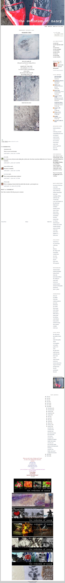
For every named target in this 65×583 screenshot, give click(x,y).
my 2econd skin (56, 243)
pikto (54, 338)
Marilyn (5, 182)
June (49, 418)
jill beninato (55, 304)
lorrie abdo (55, 194)
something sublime (57, 196)
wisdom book (56, 254)
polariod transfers (56, 284)
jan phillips (55, 297)
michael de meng (56, 322)
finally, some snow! (51, 451)
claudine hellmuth (56, 226)
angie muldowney (56, 190)
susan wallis (30, 68)
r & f (54, 130)
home (46, 26)
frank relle (55, 275)
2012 (48, 403)
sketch (54, 341)
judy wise (55, 147)
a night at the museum (52, 452)
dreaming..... (50, 447)
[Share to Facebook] (6, 141)
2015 (48, 398)
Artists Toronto (56, 359)
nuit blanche (55, 370)
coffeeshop (55, 245)
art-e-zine (55, 256)
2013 (48, 401)
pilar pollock (55, 312)
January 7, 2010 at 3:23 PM (12, 170)
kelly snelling (55, 310)
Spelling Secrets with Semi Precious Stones (58, 98)
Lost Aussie (6, 174)
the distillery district (57, 336)
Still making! (57, 81)
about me (55, 26)
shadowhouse (56, 241)
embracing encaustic (57, 131)
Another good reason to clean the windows (58, 104)
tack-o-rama (55, 261)
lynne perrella (56, 320)
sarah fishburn (56, 319)
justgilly (56, 116)
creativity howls (51, 429)
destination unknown (58, 80)
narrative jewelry (56, 208)
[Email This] (2, 141)
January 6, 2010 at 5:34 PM (12, 153)
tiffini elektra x (56, 313)
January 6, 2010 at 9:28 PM (12, 163)
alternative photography (58, 285)
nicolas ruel (55, 282)
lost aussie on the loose (57, 185)
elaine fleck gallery (57, 339)
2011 (48, 405)
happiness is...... (56, 233)
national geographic (57, 271)
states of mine (56, 210)
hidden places (56, 205)
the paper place (56, 350)
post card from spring (52, 444)
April (49, 421)
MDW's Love (57, 85)
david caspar (55, 308)
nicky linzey (55, 231)
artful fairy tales (56, 197)
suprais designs (56, 137)
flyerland (55, 372)
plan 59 (54, 259)
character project (56, 269)
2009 (48, 454)
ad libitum (55, 206)
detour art (55, 295)
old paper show (56, 366)
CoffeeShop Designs (32, 582)
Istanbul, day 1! (57, 113)
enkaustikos (55, 149)
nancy (60, 62)
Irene (5, 157)
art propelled (55, 215)
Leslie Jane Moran (58, 102)
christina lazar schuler (57, 224)
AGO (54, 348)
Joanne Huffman (7, 166)
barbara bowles (56, 273)
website (50, 26)
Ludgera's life (57, 108)
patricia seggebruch (57, 146)
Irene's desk (57, 90)
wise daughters (56, 343)
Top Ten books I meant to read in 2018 (59, 92)
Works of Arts (57, 112)
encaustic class (26, 32)
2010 (48, 406)
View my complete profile (58, 70)
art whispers (55, 221)
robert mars (55, 328)
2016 (48, 396)
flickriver (55, 249)
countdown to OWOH (52, 439)
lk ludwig (55, 217)
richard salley (55, 219)
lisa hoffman (55, 317)
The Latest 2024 (57, 77)
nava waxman (56, 140)
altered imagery (56, 222)
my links (61, 26)
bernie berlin (55, 315)
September (50, 413)
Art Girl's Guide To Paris (58, 121)
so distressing (55, 199)
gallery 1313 (55, 347)
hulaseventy (55, 235)
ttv (53, 247)
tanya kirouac (56, 142)
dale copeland (56, 324)
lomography (55, 252)
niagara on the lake (57, 364)
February (50, 424)
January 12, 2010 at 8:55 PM (12, 186)
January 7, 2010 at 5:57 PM (12, 178)
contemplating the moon (58, 133)
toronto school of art (57, 363)
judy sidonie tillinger (57, 276)
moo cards (55, 257)
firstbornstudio (56, 213)
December (50, 408)
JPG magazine (56, 263)
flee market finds (51, 434)
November (50, 409)
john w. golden (56, 289)
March (49, 423)
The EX (54, 368)
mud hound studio (56, 188)
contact (54, 357)
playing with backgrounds (53, 446)
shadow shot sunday (52, 441)
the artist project (56, 334)
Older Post (49, 221)
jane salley (55, 303)
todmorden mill (56, 354)
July (49, 416)
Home (26, 221)
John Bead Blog (57, 76)
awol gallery (55, 345)
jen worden (55, 306)
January (49, 426)
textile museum (56, 352)
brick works (55, 355)
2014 (55, 109)
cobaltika (55, 326)
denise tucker (55, 212)
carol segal (55, 230)
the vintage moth (56, 250)
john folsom (55, 287)
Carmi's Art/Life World (58, 96)
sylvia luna (55, 299)
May (49, 419)
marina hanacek (56, 139)
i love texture (50, 436)
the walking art (56, 278)
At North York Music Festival (58, 86)
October (49, 411)
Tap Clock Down (57, 117)
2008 (48, 456)
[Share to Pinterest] (7, 141)
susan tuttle (55, 187)
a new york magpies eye (58, 201)
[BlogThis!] (3, 141)
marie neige (55, 280)
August (49, 414)
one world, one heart (52, 433)
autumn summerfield (57, 192)
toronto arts (55, 361)
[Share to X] (4, 141)
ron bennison (55, 135)
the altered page (56, 203)
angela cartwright (56, 228)
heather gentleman (56, 128)
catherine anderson (57, 301)
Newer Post (3, 221)
